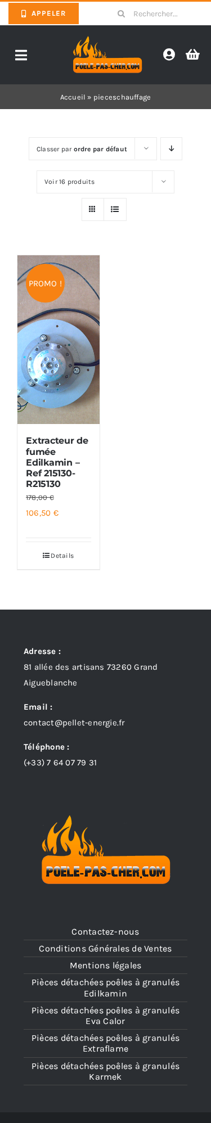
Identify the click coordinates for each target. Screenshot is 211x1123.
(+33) (60, 762)
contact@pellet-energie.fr (74, 723)
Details (62, 556)
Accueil (73, 97)
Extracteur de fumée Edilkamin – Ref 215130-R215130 (57, 462)
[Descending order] (171, 148)
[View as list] (115, 209)
